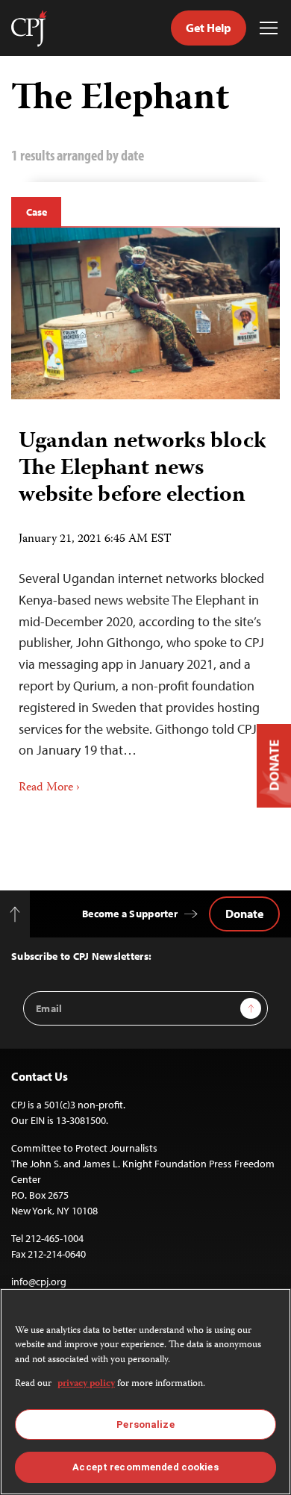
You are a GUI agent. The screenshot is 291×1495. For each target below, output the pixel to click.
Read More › (49, 788)
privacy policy (86, 1384)
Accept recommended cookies (145, 1467)
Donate (244, 913)
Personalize (145, 1424)
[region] (145, 1391)
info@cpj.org (38, 1281)
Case (36, 212)
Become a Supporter (130, 913)
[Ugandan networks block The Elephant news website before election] (145, 313)
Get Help (208, 27)
